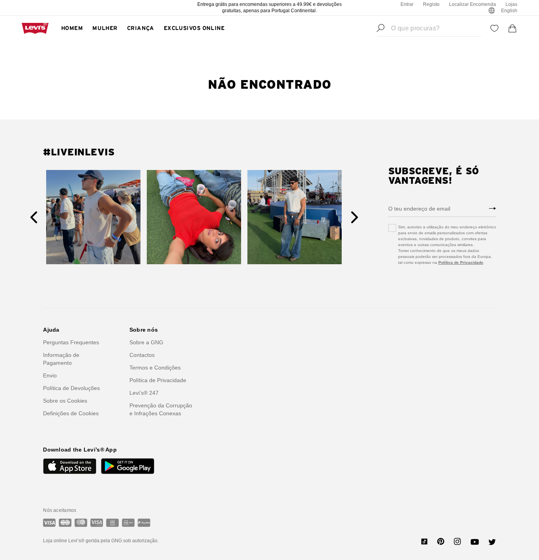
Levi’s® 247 (144, 393)
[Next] (354, 217)
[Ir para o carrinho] (512, 28)
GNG (116, 540)
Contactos (142, 355)
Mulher (104, 28)
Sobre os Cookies (65, 401)
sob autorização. (140, 540)
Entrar (407, 4)
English (509, 10)
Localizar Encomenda (472, 4)
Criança (140, 28)
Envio (50, 375)
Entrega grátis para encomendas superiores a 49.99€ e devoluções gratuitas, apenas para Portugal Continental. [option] (269, 7)
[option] (93, 217)
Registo (431, 4)
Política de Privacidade (460, 262)
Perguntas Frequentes (71, 342)
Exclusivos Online (194, 28)
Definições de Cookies (71, 413)
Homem (72, 28)
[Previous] (33, 217)
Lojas (511, 4)
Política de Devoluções (71, 388)
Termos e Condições (155, 367)
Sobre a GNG (146, 342)
